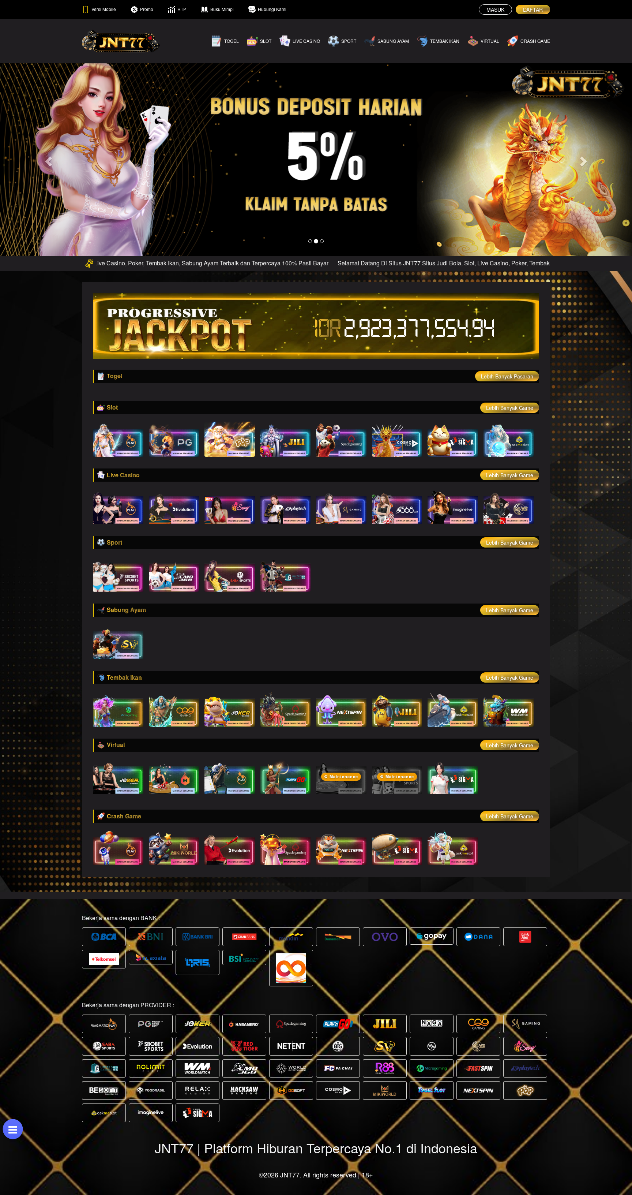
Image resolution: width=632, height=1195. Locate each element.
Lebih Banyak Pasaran (507, 376)
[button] (47, 159)
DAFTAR (533, 9)
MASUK (495, 9)
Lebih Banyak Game (509, 407)
